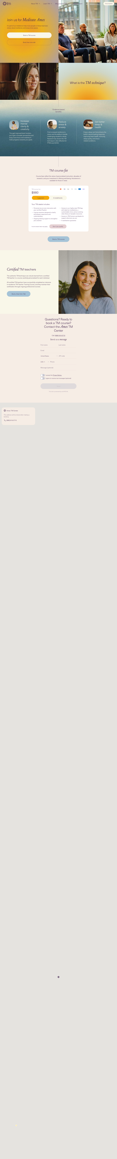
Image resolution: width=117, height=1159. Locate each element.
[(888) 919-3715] (98, 3)
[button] (58, 977)
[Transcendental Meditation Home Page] (7, 3)
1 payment (40, 198)
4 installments (57, 198)
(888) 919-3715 (60, 335)
